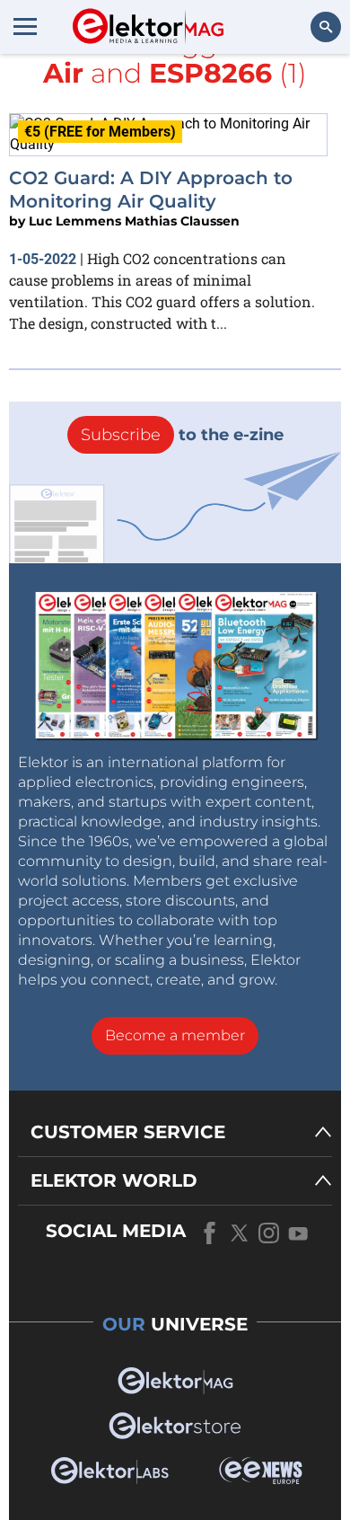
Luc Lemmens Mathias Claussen (134, 221)
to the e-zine (182, 435)
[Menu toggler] (25, 26)
